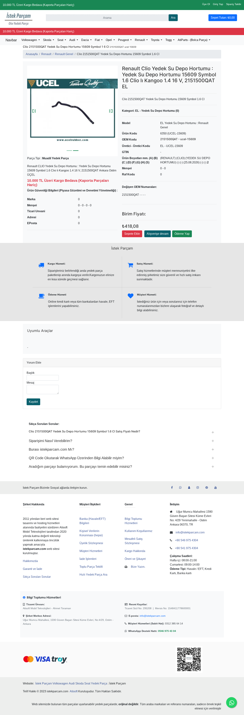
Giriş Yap (218, 4)
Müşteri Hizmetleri (90, 551)
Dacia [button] (85, 40)
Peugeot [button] (124, 40)
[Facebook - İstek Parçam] (173, 487)
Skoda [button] (47, 40)
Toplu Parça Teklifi (91, 567)
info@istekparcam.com (153, 616)
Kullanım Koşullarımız (138, 531)
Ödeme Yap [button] (182, 234)
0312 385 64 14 (174, 623)
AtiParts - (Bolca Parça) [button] (193, 40)
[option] (72, 111)
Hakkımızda (30, 561)
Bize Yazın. (138, 567)
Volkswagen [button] (29, 40)
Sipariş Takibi (233, 4)
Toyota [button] (155, 40)
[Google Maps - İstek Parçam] (190, 487)
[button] (72, 111)
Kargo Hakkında (135, 551)
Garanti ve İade (32, 569)
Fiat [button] (97, 40)
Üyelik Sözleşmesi (91, 543)
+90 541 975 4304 (186, 548)
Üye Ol (206, 4)
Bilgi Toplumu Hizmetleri (133, 521)
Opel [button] (109, 40)
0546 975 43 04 (167, 631)
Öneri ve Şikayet (135, 559)
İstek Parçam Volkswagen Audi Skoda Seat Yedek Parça (71, 683)
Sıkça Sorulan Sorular (37, 577)
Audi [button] (72, 40)
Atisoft (74, 691)
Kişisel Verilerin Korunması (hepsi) (91, 533)
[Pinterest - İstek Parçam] (208, 487)
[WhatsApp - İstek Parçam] (182, 487)
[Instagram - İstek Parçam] (199, 487)
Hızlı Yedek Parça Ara (93, 575)
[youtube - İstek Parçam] (217, 487)
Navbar (11, 40)
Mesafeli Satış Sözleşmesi (134, 541)
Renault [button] (140, 40)
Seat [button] (60, 40)
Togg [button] (168, 40)
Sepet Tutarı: (223, 18)
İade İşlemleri (87, 559)
